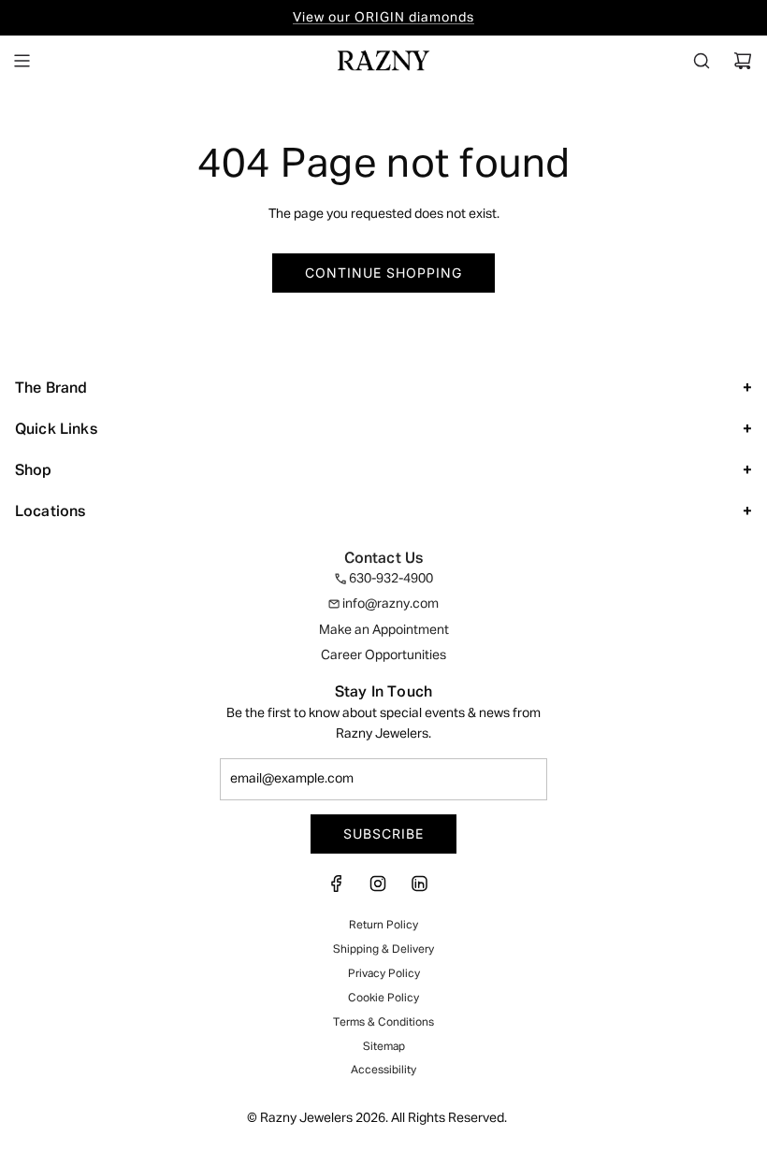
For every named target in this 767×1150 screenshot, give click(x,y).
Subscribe (383, 833)
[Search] (701, 60)
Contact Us (384, 559)
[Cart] (742, 60)
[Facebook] (342, 889)
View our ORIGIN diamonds (383, 17)
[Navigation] (21, 60)
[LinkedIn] (419, 889)
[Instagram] (377, 889)
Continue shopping (383, 272)
